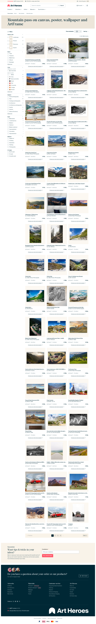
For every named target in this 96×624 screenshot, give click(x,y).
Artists (25, 9)
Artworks (10, 9)
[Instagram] (13, 601)
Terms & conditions (37, 618)
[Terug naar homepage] (15, 5)
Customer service (54, 583)
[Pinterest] (15, 601)
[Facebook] (17, 601)
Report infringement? (52, 618)
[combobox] (44, 5)
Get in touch (84, 576)
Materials (32, 9)
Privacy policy (59, 618)
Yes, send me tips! (47, 555)
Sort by (85, 31)
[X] (19, 601)
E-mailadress (45, 549)
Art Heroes (73, 583)
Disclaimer (44, 618)
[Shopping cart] (87, 5)
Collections (17, 9)
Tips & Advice (41, 9)
